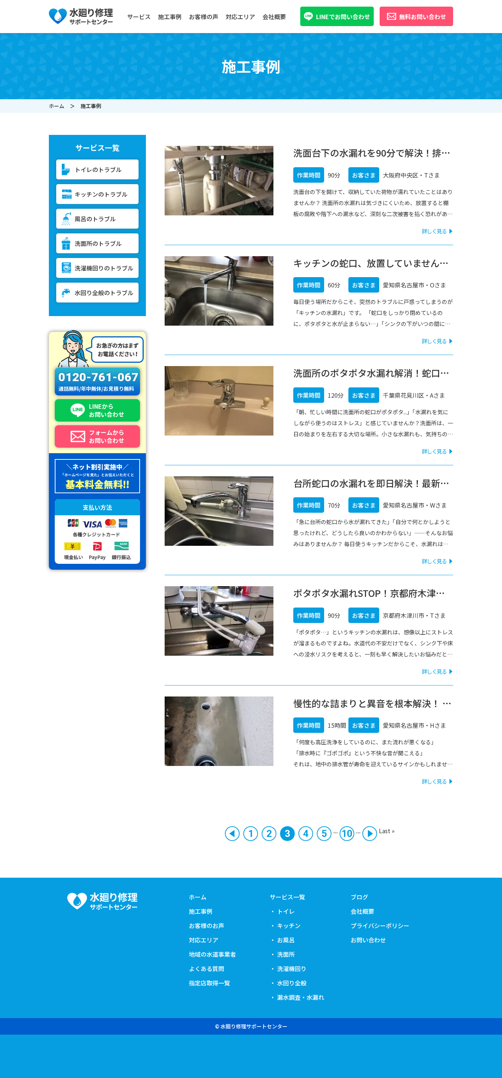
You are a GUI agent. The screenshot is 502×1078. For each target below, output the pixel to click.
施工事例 (170, 16)
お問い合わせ (368, 939)
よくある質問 (206, 968)
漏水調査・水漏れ (154, 86)
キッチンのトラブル (101, 194)
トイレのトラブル (98, 169)
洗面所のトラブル (98, 243)
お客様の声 (203, 16)
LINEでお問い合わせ (343, 16)
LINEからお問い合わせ (106, 410)
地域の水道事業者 (212, 954)
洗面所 (139, 59)
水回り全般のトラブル (104, 292)
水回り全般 (145, 77)
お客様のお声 (206, 925)
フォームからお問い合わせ (106, 436)
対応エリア (240, 16)
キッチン (142, 41)
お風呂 (139, 50)
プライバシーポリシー (380, 925)
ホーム (56, 106)
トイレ (139, 33)
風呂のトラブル (95, 218)
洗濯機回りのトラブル (104, 268)
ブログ (359, 896)
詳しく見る (434, 231)
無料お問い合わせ (422, 16)
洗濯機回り (145, 68)
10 (346, 833)
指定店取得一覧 (209, 982)
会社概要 (274, 16)
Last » (387, 830)
